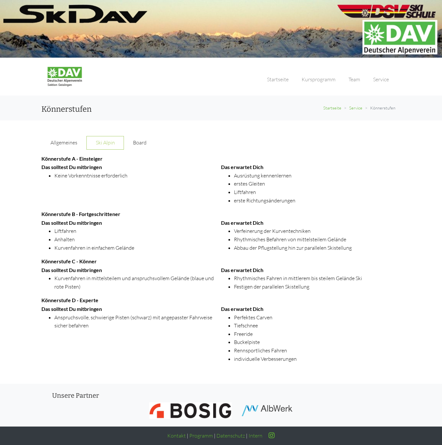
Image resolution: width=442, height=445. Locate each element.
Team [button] (354, 79)
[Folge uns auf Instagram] (269, 435)
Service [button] (381, 79)
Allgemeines (63, 142)
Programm (201, 435)
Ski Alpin (105, 142)
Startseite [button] (278, 79)
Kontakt (176, 435)
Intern (255, 435)
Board (140, 142)
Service (355, 107)
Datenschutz (230, 435)
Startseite (332, 107)
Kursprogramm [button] (319, 79)
